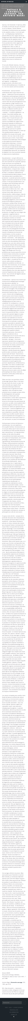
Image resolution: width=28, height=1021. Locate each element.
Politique (6, 6)
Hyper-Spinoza (7, 1)
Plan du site (14, 1009)
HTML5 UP (14, 1014)
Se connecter (14, 1012)
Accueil (2, 4)
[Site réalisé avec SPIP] (14, 1017)
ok (24, 1002)
